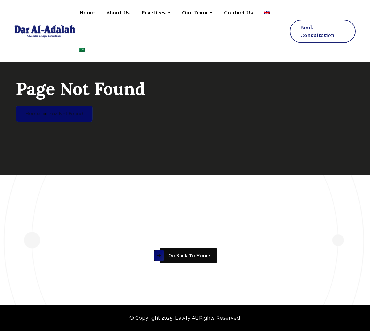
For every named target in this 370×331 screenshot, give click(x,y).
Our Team (195, 12)
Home (87, 12)
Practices (153, 12)
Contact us (238, 12)
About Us (118, 12)
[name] (323, 31)
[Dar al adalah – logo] (44, 31)
